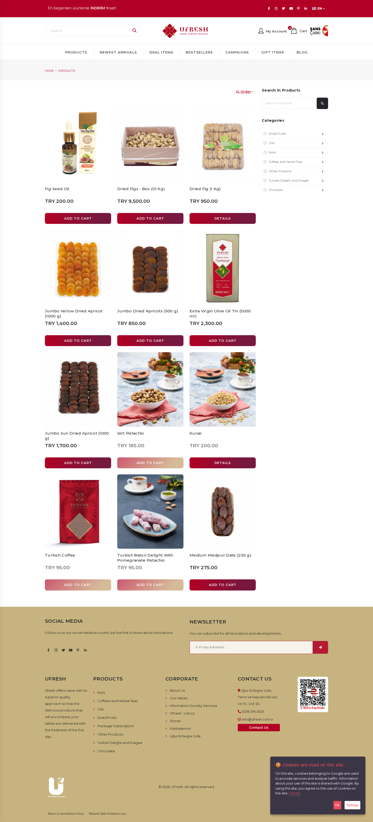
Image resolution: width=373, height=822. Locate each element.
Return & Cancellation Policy (66, 813)
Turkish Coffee (60, 555)
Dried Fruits (277, 133)
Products (76, 52)
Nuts (272, 152)
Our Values (179, 698)
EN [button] (320, 8)
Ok (337, 805)
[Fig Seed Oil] (78, 145)
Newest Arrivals (118, 52)
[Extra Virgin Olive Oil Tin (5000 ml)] (223, 267)
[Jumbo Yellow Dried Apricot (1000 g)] (78, 267)
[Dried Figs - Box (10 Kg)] (150, 145)
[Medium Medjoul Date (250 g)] (223, 511)
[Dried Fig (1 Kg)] (223, 145)
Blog (302, 52)
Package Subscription (115, 726)
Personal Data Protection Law (107, 813)
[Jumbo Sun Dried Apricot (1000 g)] (78, 389)
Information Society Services (193, 706)
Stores (175, 721)
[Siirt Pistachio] (150, 389)
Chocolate (276, 190)
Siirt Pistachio (130, 433)
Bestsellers (199, 52)
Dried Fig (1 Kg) (205, 188)
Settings (352, 805)
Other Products (280, 171)
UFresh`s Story (182, 713)
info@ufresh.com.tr (257, 719)
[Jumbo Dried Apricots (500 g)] (150, 267)
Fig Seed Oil (57, 188)
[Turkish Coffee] (78, 511)
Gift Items (272, 52)
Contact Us (258, 727)
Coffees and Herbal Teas (285, 162)
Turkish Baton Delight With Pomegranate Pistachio (145, 558)
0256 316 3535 (253, 711)
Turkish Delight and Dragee (289, 180)
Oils (271, 143)
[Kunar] (223, 389)
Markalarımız (180, 728)
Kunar (196, 433)
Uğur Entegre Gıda (185, 736)
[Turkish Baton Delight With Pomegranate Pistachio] (150, 511)
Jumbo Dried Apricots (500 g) (147, 311)
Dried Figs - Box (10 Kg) (141, 188)
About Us (177, 690)
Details (294, 793)
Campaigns (237, 52)
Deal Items (161, 52)
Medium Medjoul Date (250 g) (220, 555)
